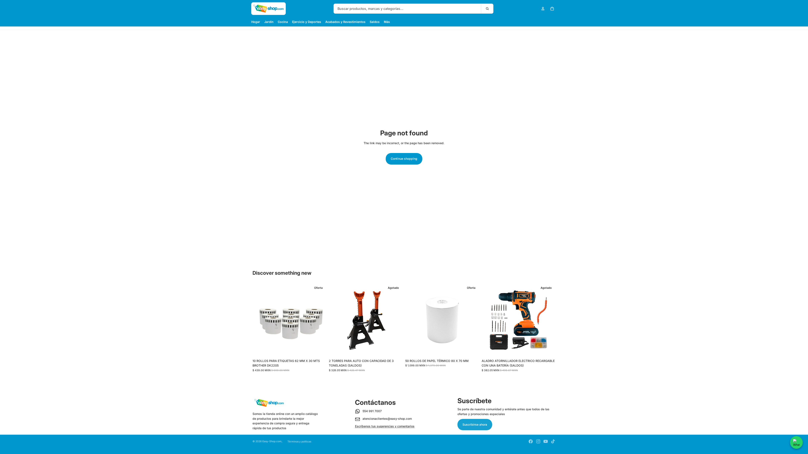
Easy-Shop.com (272, 441)
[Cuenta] (543, 8)
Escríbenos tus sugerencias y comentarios (385, 426)
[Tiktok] (553, 441)
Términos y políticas (299, 441)
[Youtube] (545, 441)
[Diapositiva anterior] (258, 320)
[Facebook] (530, 441)
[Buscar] (487, 8)
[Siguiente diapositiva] (320, 320)
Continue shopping (404, 158)
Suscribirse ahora (474, 424)
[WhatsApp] (796, 442)
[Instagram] (538, 441)
